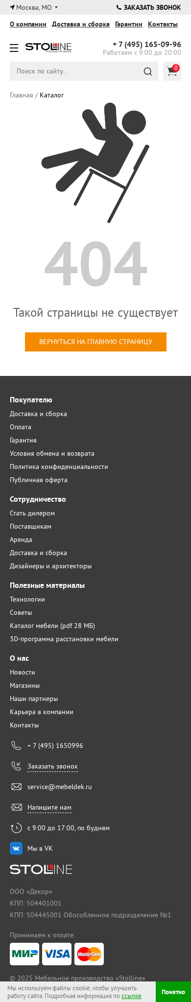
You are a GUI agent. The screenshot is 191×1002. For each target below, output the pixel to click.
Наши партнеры (34, 698)
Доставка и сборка (81, 24)
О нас (19, 658)
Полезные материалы (47, 585)
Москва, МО (34, 7)
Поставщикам (30, 526)
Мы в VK (40, 848)
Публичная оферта (39, 479)
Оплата (20, 426)
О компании (28, 24)
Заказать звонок (152, 7)
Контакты (163, 24)
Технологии (27, 599)
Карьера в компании (41, 711)
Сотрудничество (38, 499)
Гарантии (129, 24)
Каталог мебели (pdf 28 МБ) (52, 625)
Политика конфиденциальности (59, 466)
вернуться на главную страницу (95, 341)
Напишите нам (49, 807)
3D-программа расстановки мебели (64, 638)
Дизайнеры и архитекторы (51, 565)
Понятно (173, 992)
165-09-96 (147, 44)
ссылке (131, 996)
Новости (22, 672)
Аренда (21, 539)
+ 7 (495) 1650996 (55, 745)
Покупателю (31, 400)
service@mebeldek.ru (59, 786)
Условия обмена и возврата (52, 453)
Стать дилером (32, 513)
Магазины (25, 685)
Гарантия (23, 440)
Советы (21, 612)
